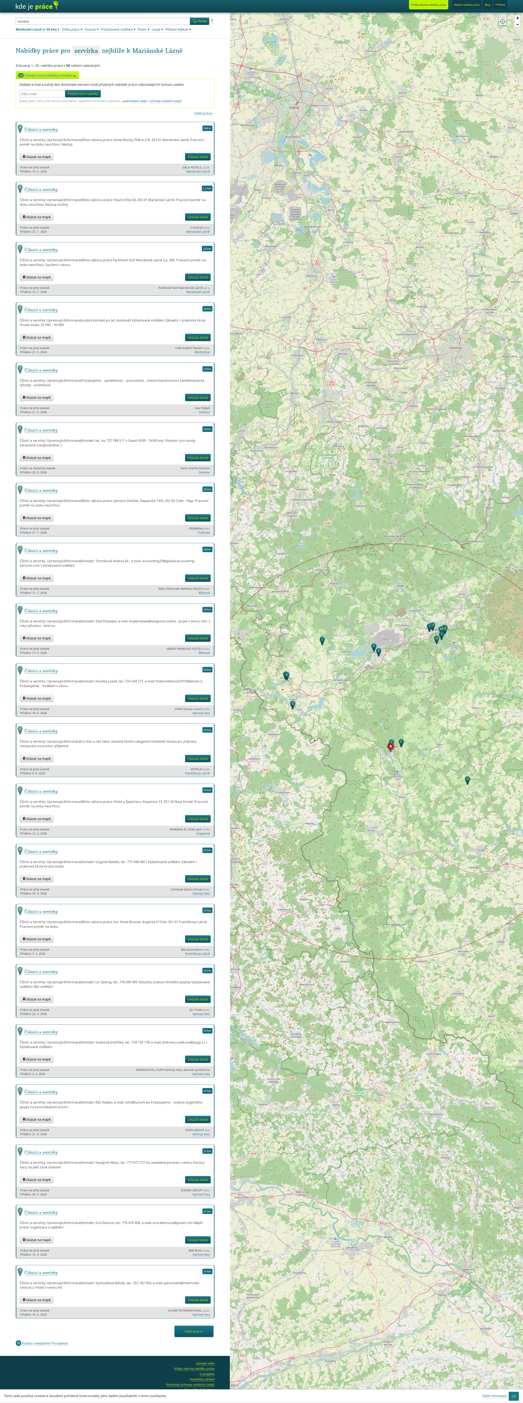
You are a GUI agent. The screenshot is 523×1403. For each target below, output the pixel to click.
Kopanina (203, 833)
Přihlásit (500, 5)
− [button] (517, 24)
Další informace (494, 1396)
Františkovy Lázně (197, 773)
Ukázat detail (198, 157)
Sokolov (204, 412)
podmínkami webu (135, 101)
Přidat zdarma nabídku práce (194, 1369)
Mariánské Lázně (157, 51)
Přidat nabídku (428, 5)
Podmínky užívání (202, 1379)
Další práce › (203, 113)
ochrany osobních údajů (165, 101)
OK (514, 1396)
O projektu (207, 1374)
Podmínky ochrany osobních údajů (190, 1384)
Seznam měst (205, 1363)
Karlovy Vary (201, 713)
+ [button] (517, 18)
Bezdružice (202, 352)
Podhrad (204, 532)
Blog (487, 5)
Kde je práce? (37, 5)
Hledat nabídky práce (467, 5)
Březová (204, 593)
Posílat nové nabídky (83, 93)
